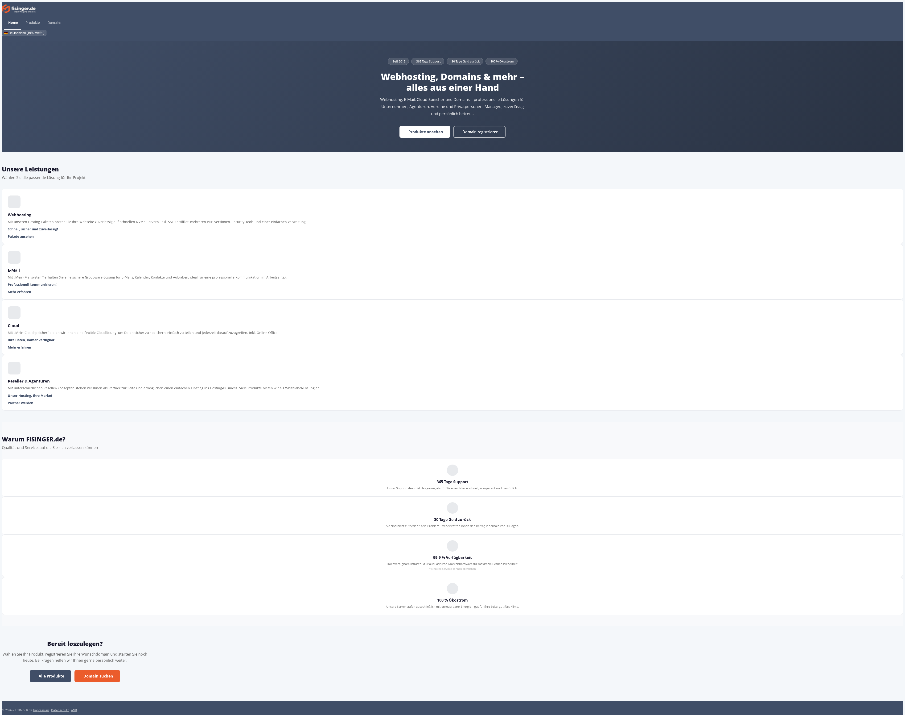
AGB (74, 710)
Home (13, 22)
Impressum (41, 710)
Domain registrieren (480, 131)
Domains (55, 22)
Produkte (33, 22)
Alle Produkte (51, 676)
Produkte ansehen (425, 131)
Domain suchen (98, 676)
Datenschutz (60, 710)
